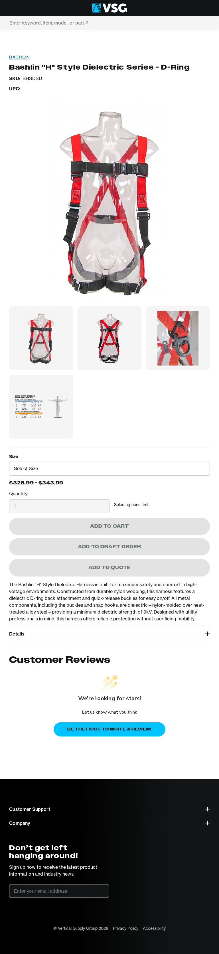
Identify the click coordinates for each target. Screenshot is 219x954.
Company (19, 823)
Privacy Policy (125, 928)
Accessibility (154, 928)
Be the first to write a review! (109, 729)
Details (17, 634)
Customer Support (29, 809)
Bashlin (19, 57)
